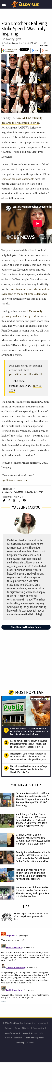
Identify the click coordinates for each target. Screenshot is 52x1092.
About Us (30, 1023)
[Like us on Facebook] (9, 501)
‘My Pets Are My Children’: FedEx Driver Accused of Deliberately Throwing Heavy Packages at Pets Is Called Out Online (32, 892)
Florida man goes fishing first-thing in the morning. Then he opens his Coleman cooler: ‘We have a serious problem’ (31, 874)
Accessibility (38, 1028)
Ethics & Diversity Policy (33, 1033)
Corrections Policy (13, 1038)
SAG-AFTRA (18, 492)
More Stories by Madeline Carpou (26, 627)
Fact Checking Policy (34, 1038)
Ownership (19, 1042)
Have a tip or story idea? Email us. (31, 913)
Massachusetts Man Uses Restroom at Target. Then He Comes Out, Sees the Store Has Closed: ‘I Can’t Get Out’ (29, 769)
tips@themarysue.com (14, 480)
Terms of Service (22, 1028)
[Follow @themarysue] (4, 501)
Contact (31, 1042)
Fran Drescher (7, 492)
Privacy (8, 1028)
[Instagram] (14, 501)
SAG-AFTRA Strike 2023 (34, 492)
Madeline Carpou (11, 43)
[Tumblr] (19, 501)
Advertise (42, 1023)
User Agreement (12, 1033)
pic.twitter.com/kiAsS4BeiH (25, 374)
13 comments (45, 44)
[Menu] (4, 4)
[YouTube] (24, 501)
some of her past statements (17, 179)
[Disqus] (26, 966)
